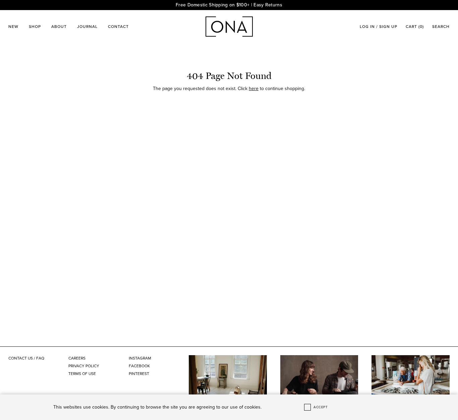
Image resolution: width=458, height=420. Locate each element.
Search (441, 26)
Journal (87, 26)
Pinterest (139, 373)
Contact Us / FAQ (26, 358)
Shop (35, 26)
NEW (13, 26)
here (254, 88)
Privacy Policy (83, 366)
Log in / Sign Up (378, 26)
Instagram (140, 358)
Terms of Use (82, 373)
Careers (76, 358)
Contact (118, 26)
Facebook (139, 366)
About (59, 26)
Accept (320, 407)
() (415, 26)
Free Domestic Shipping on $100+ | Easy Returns (229, 5)
